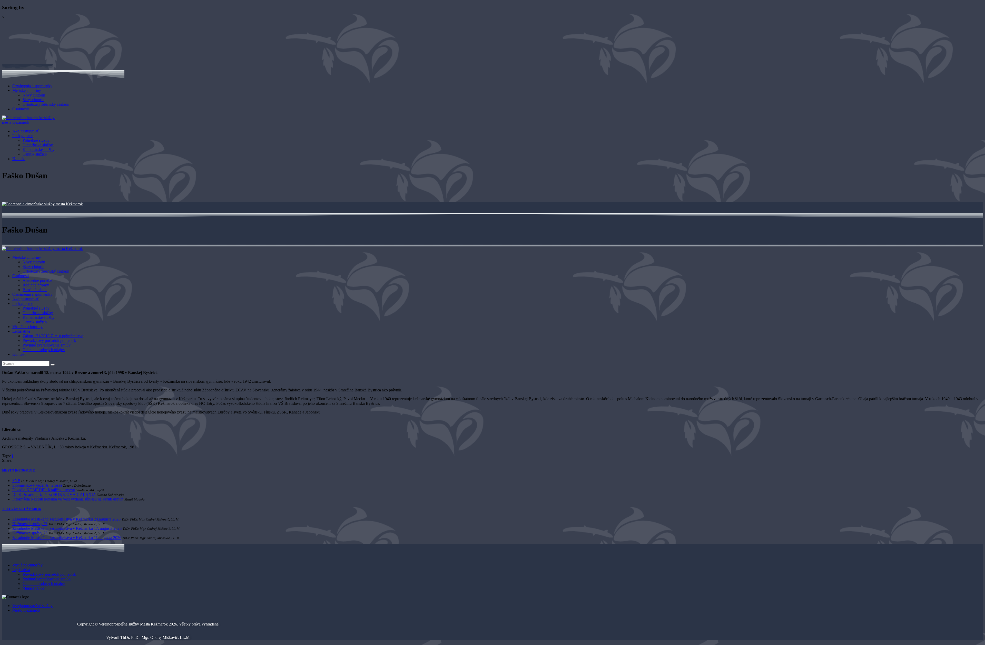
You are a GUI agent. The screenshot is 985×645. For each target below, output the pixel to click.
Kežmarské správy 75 (29, 533)
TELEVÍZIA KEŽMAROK (21, 509)
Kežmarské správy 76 (29, 524)
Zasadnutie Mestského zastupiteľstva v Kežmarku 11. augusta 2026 (66, 537)
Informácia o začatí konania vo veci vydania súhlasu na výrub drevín (67, 499)
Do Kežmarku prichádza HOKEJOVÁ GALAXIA (54, 494)
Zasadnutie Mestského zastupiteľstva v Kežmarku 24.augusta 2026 (66, 519)
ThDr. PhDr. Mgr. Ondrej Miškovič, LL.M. (155, 637)
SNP (16, 480)
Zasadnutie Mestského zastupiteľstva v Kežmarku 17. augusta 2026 (67, 528)
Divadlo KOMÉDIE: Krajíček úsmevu (43, 490)
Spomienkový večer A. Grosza (37, 485)
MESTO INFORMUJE (18, 470)
